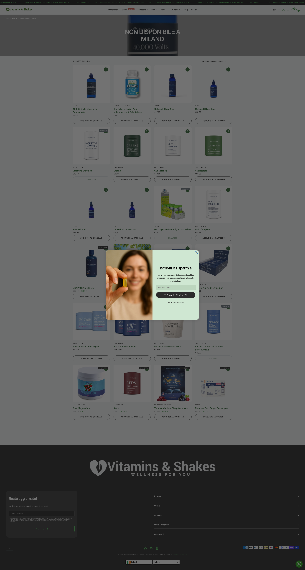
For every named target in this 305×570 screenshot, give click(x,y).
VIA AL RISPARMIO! (175, 295)
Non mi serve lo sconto (176, 302)
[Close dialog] (196, 252)
